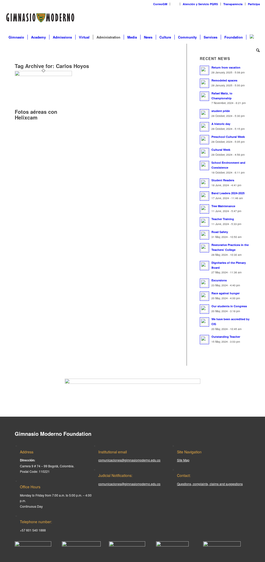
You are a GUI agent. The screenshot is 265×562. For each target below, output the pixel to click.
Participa (254, 4)
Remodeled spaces (224, 80)
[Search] (256, 50)
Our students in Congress (229, 306)
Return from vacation (225, 67)
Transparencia (232, 4)
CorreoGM (160, 4)
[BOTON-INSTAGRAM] (81, 545)
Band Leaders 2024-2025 (228, 193)
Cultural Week (220, 150)
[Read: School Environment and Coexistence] (204, 165)
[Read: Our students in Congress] (204, 309)
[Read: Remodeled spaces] (204, 83)
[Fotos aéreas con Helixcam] (43, 74)
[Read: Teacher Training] (204, 222)
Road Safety (219, 232)
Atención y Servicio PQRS (200, 4)
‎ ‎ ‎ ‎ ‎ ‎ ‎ (175, 4)
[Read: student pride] (204, 113)
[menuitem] (160, 4)
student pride (220, 111)
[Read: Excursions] (204, 283)
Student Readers (222, 180)
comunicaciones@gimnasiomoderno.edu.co (129, 460)
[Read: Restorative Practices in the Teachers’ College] (204, 247)
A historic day (220, 124)
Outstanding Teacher (225, 337)
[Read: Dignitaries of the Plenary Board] (204, 265)
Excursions (219, 280)
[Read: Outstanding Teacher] (204, 339)
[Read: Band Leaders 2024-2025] (204, 196)
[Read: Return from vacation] (204, 70)
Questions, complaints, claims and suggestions (210, 484)
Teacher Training (222, 219)
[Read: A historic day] (204, 126)
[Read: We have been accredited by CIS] (204, 322)
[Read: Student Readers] (204, 183)
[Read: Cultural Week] (204, 152)
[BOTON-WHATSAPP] (222, 545)
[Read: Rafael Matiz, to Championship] (204, 96)
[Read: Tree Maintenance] (204, 209)
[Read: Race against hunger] (204, 296)
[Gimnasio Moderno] (40, 19)
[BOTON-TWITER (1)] (172, 545)
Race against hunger (225, 293)
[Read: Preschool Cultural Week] (204, 139)
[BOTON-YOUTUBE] (127, 545)
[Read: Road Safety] (204, 234)
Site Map (183, 460)
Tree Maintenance (223, 206)
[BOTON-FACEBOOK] (33, 545)
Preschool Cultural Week (228, 137)
